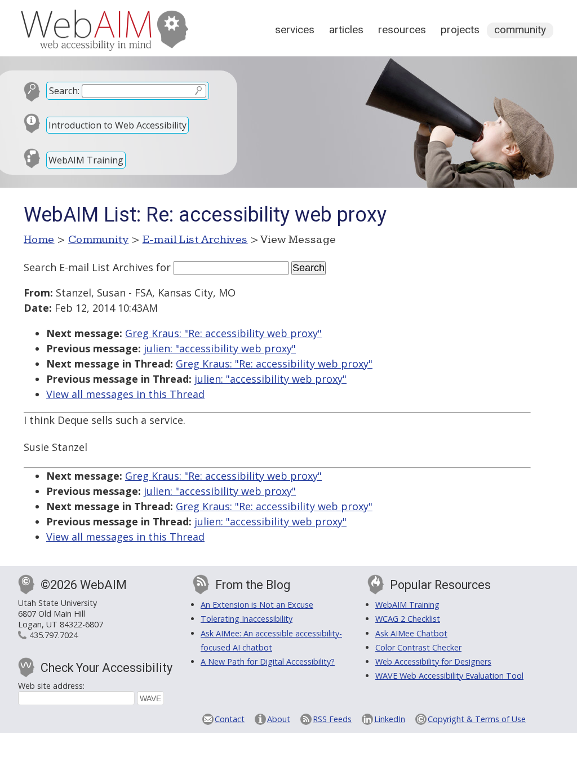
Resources (402, 29)
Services (294, 29)
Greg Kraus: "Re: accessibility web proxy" (223, 333)
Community (520, 29)
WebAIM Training (85, 160)
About (278, 719)
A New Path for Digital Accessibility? (268, 661)
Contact (230, 719)
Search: (64, 91)
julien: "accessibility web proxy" (220, 348)
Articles (346, 29)
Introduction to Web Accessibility (117, 125)
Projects (460, 29)
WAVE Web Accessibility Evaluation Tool (449, 675)
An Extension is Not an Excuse (257, 604)
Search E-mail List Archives (88, 267)
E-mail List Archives (195, 239)
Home (39, 239)
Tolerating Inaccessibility (246, 618)
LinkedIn (389, 719)
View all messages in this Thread (125, 394)
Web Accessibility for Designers (433, 661)
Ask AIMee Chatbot (411, 633)
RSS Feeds (332, 719)
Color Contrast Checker (418, 647)
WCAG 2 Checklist (407, 618)
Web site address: (51, 685)
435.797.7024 (53, 635)
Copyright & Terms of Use (477, 719)
